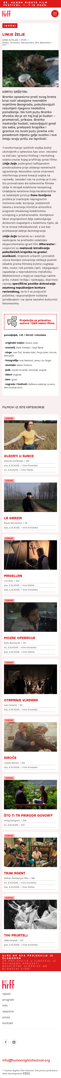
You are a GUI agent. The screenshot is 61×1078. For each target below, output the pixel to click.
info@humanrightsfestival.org (26, 1060)
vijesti (6, 993)
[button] (55, 13)
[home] (6, 13)
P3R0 (26, 1073)
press (6, 1017)
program (8, 999)
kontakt (7, 1023)
